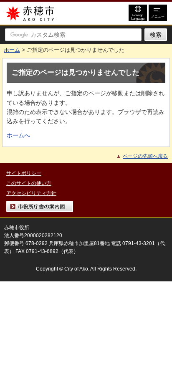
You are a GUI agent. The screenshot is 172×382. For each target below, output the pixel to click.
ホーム (12, 50)
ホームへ (18, 135)
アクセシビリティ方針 (31, 193)
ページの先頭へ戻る (145, 156)
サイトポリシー (23, 173)
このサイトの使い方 (28, 183)
